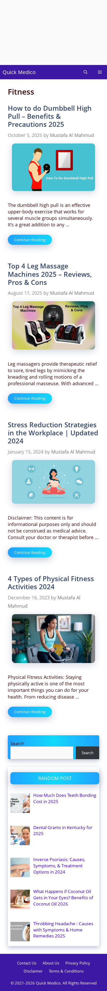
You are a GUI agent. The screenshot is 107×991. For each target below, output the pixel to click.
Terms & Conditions (66, 971)
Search (17, 743)
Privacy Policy (77, 963)
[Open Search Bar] (85, 72)
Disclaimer (33, 971)
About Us (51, 963)
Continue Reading (29, 239)
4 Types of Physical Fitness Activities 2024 (51, 582)
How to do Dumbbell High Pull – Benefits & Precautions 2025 (50, 116)
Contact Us (26, 963)
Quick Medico (19, 72)
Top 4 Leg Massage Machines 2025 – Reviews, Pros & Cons (50, 274)
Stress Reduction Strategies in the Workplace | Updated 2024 (53, 432)
